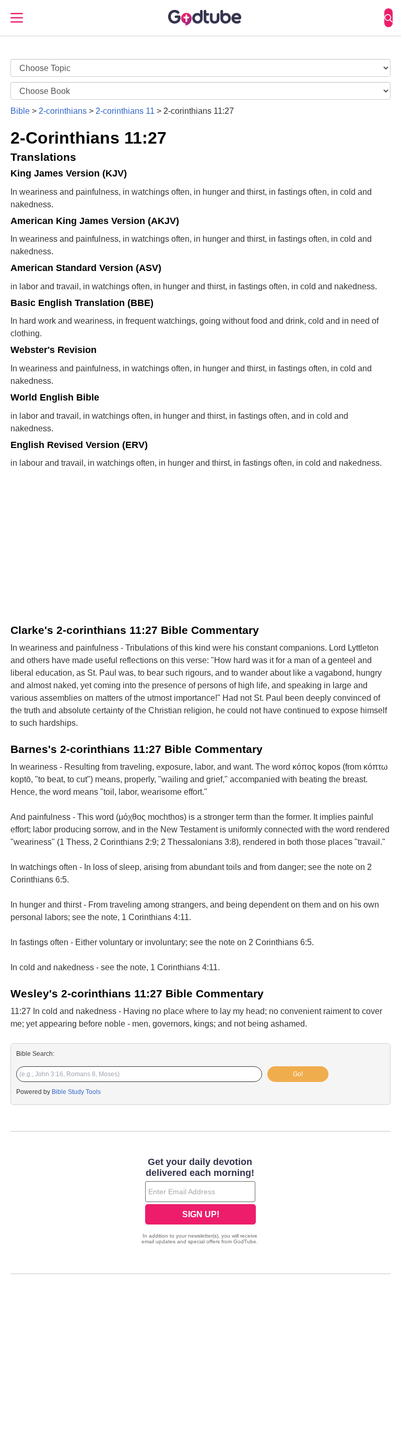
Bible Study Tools (76, 1092)
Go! (298, 1074)
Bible (20, 111)
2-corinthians (63, 111)
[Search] (388, 17)
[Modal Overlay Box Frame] (200, 1202)
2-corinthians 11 (125, 111)
